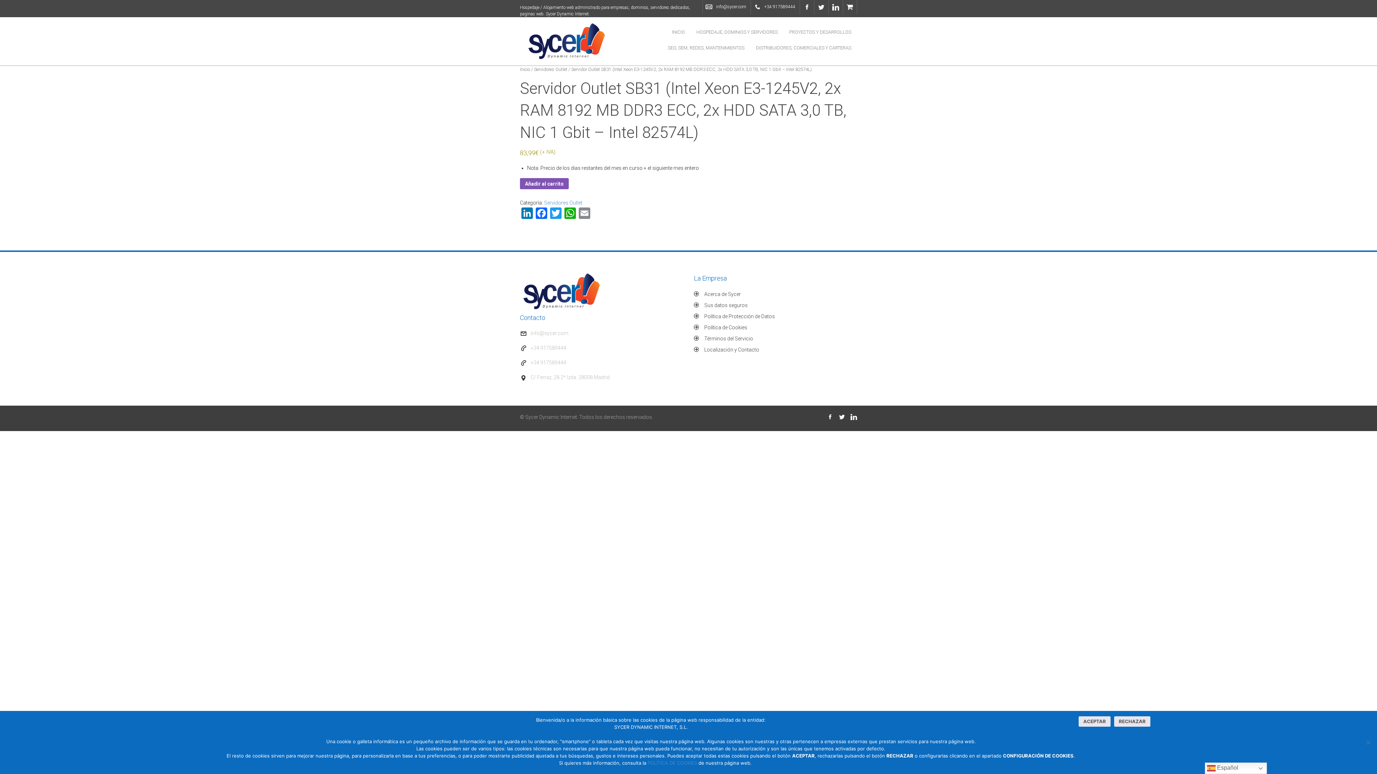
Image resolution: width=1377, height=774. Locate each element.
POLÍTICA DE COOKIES (672, 763)
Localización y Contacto (731, 350)
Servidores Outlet (550, 69)
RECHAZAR (1132, 721)
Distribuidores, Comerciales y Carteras (803, 48)
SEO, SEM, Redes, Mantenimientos (706, 48)
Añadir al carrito (544, 184)
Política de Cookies (725, 327)
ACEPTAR (1094, 721)
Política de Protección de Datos (739, 316)
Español (1227, 768)
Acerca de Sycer (722, 294)
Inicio (678, 32)
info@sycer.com (731, 6)
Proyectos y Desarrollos (820, 32)
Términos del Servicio (728, 338)
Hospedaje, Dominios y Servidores (737, 32)
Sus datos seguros (726, 305)
